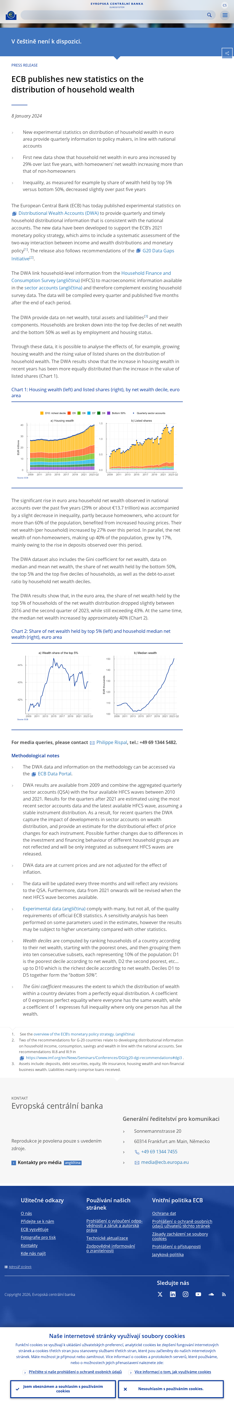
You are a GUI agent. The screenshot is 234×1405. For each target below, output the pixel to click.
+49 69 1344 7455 (159, 1152)
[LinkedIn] (172, 1294)
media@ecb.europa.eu (165, 1162)
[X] (159, 1294)
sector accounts (41, 288)
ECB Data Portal (54, 774)
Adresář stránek (20, 1267)
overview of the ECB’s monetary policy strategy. (74, 1034)
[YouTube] (198, 1294)
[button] (224, 5)
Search (209, 15)
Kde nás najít (33, 1254)
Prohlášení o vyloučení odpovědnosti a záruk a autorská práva (114, 1225)
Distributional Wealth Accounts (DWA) (59, 213)
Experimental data (42, 909)
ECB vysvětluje (34, 1230)
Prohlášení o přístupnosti (176, 1247)
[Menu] (225, 15)
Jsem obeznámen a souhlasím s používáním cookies (63, 1389)
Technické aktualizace (107, 1238)
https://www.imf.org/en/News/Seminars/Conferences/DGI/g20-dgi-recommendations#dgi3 (104, 1058)
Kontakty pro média (40, 1163)
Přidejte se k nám (37, 1222)
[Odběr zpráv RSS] (223, 1294)
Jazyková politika (168, 1255)
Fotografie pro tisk (38, 1238)
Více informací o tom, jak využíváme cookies (173, 1372)
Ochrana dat (164, 1214)
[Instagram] (185, 1294)
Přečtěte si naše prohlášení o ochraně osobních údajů (75, 1372)
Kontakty (29, 1246)
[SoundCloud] (211, 1294)
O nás (26, 1214)
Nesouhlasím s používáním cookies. (171, 1389)
